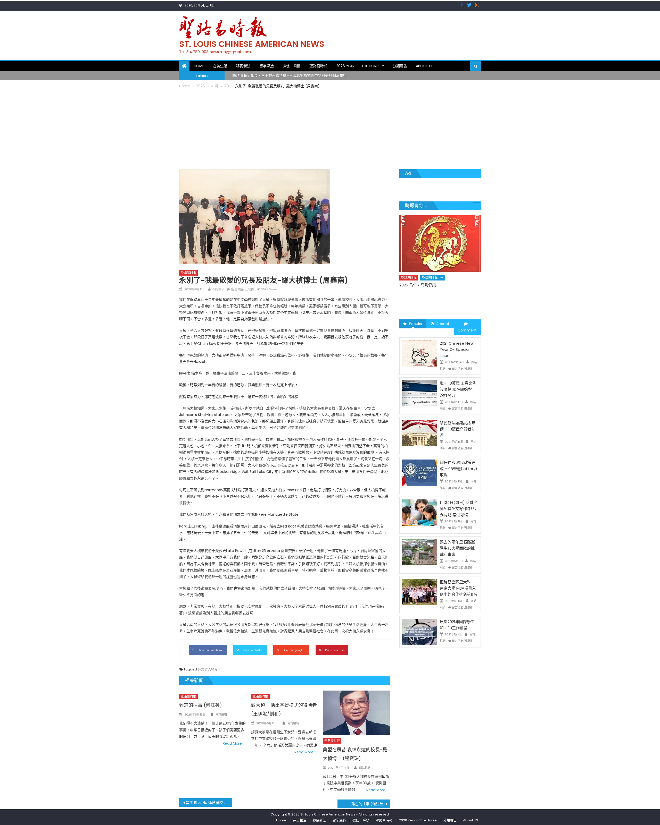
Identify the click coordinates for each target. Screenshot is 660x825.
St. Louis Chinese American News (251, 44)
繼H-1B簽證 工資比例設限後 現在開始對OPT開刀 (458, 389)
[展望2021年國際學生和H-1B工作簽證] (419, 631)
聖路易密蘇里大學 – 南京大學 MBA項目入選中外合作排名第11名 (458, 588)
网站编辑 (218, 289)
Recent (442, 323)
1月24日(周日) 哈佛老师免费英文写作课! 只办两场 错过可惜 (458, 508)
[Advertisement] (330, 128)
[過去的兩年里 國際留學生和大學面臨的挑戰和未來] (419, 552)
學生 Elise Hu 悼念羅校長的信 (209, 802)
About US (424, 66)
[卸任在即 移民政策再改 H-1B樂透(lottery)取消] (419, 472)
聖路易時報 (318, 66)
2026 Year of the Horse (358, 66)
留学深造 (266, 66)
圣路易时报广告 (433, 287)
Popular (416, 323)
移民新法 (243, 66)
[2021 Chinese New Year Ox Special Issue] (419, 353)
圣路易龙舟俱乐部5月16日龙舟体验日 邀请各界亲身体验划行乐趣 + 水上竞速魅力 (297, 76)
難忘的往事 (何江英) (200, 705)
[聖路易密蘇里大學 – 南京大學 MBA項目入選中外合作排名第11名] (419, 591)
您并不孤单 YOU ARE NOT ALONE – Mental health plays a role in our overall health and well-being (437, 300)
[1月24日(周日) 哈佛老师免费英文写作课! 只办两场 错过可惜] (419, 512)
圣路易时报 (188, 272)
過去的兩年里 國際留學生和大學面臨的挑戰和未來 (458, 548)
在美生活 (220, 66)
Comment (467, 330)
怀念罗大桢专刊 (209, 669)
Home (199, 66)
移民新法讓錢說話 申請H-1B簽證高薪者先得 (458, 429)
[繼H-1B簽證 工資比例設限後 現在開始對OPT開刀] (419, 393)
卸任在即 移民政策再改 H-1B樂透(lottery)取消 (458, 469)
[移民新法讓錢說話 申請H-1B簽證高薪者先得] (419, 432)
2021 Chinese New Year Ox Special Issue (457, 349)
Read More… (233, 743)
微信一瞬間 (292, 66)
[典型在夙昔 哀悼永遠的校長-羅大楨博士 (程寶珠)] (356, 713)
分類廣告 (400, 66)
